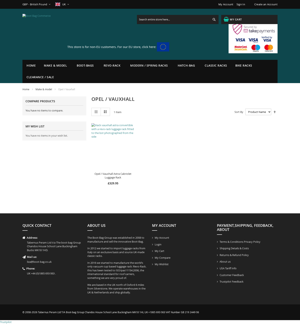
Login (158, 244)
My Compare (162, 257)
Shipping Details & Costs (234, 248)
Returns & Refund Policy (234, 255)
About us (225, 261)
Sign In (241, 4)
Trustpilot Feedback (231, 281)
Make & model (44, 89)
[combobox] (178, 19)
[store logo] (42, 34)
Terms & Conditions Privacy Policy (240, 242)
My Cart (159, 251)
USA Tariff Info (228, 268)
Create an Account (266, 4)
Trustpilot (6, 322)
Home (31, 65)
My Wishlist (162, 264)
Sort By (238, 112)
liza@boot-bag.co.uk (39, 262)
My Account (225, 4)
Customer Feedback (232, 275)
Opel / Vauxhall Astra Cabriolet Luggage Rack (112, 175)
